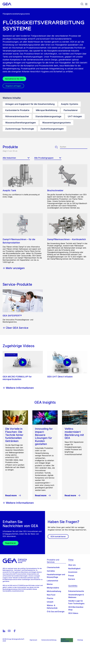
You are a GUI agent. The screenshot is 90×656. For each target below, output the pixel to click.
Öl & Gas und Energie (55, 611)
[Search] (82, 4)
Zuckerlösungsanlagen (52, 128)
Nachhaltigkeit (74, 568)
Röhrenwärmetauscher (17, 116)
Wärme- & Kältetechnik (52, 606)
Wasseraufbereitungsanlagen (20, 122)
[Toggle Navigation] (86, 4)
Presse (71, 575)
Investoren (72, 572)
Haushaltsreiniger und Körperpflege (56, 575)
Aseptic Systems (69, 104)
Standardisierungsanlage (48, 116)
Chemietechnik (53, 567)
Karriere (71, 579)
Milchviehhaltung (54, 591)
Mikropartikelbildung (46, 110)
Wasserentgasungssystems (56, 122)
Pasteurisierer (71, 110)
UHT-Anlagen (75, 116)
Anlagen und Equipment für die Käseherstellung (30, 104)
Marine (50, 584)
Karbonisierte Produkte (17, 110)
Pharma (50, 598)
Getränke (51, 571)
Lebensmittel (52, 581)
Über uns (72, 565)
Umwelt (50, 602)
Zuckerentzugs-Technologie (19, 128)
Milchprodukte (53, 588)
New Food (51, 595)
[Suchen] (57, 147)
